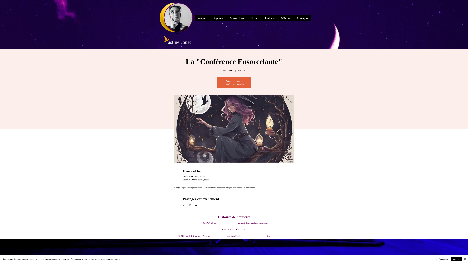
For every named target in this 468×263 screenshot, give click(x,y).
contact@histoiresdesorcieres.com (253, 223)
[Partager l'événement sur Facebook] (184, 205)
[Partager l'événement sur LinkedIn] (196, 205)
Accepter (456, 259)
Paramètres (443, 259)
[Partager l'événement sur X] (190, 205)
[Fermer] (465, 259)
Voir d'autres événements (234, 84)
